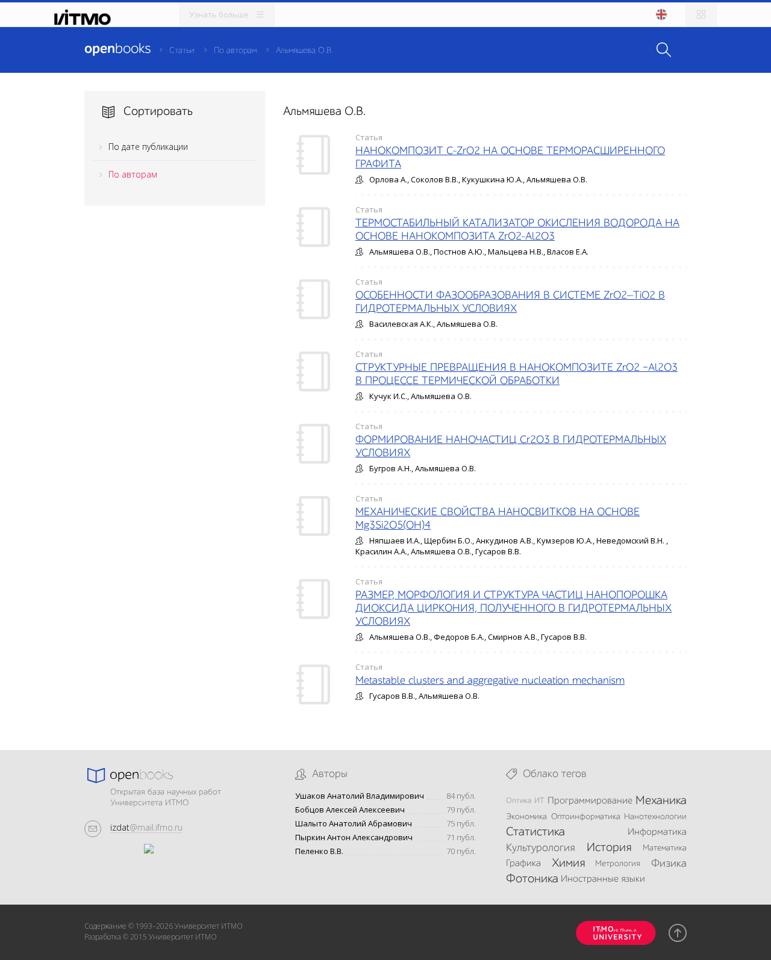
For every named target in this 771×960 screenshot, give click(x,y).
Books (117, 49)
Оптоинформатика (585, 817)
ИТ (539, 801)
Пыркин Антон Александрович (354, 837)
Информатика (657, 832)
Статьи (182, 50)
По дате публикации (148, 146)
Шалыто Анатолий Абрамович (353, 824)
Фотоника (532, 879)
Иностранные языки (603, 879)
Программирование (590, 801)
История (609, 848)
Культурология (540, 848)
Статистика (535, 832)
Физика (669, 863)
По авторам (235, 50)
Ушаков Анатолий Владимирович (359, 796)
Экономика (526, 817)
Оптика (518, 801)
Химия (568, 864)
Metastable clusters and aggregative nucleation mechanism (490, 680)
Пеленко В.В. (319, 851)
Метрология (617, 863)
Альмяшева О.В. (304, 50)
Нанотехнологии (655, 817)
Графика (523, 864)
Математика (665, 848)
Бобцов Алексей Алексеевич (350, 810)
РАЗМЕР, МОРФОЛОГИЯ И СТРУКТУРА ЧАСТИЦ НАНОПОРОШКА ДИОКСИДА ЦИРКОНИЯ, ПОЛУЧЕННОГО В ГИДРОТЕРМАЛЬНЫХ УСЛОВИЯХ (513, 608)
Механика (661, 801)
